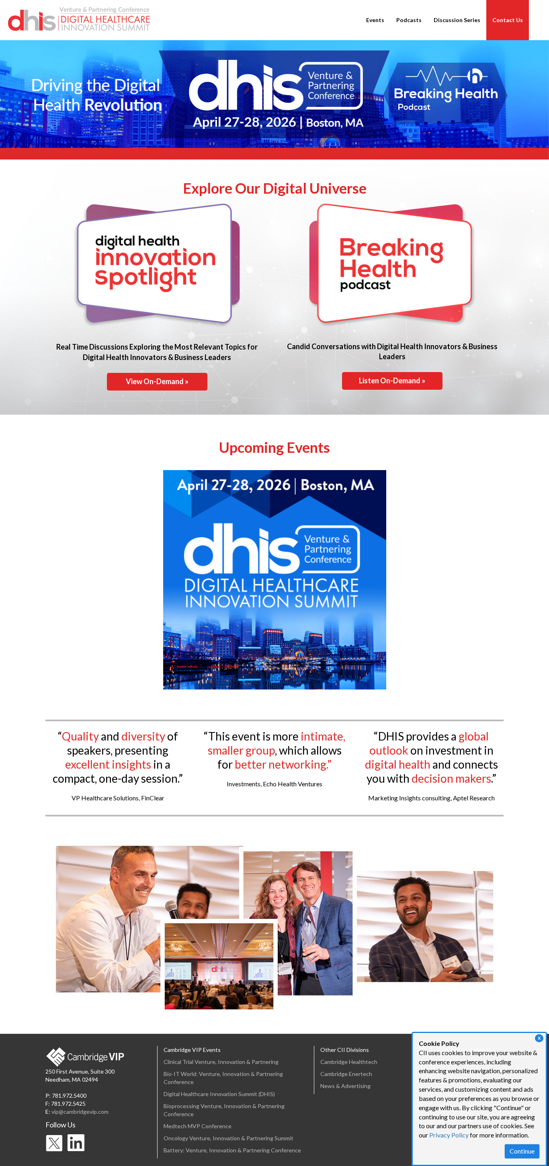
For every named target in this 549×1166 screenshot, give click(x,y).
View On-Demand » (157, 381)
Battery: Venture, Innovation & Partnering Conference (232, 1150)
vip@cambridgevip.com (80, 1111)
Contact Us (507, 19)
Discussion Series (457, 19)
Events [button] (375, 19)
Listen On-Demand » (392, 380)
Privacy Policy (449, 1135)
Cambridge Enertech (346, 1073)
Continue (522, 1151)
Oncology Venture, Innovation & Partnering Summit (228, 1138)
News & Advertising (345, 1085)
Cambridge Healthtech (348, 1061)
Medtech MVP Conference (197, 1126)
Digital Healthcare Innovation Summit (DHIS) (219, 1093)
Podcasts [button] (409, 19)
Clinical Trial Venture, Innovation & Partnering (221, 1061)
